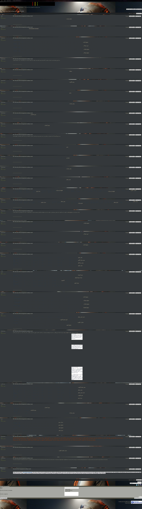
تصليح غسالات (86, 52)
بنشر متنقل (68, 179)
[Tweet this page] (137, 484)
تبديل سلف (60, 430)
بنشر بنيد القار (81, 262)
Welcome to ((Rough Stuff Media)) (6, 7)
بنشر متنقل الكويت (81, 387)
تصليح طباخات (86, 49)
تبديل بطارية (135, 201)
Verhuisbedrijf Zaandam (34, 28)
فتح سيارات (80, 203)
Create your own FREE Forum (124, 501)
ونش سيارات (71, 103)
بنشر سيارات (68, 168)
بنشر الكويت (80, 395)
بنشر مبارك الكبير (81, 260)
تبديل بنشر (80, 398)
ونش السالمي (33, 114)
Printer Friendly (138, 9)
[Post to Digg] (139, 484)
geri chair (61, 459)
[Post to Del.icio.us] (141, 484)
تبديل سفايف (43, 202)
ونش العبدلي (47, 125)
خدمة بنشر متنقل (81, 316)
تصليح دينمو (60, 425)
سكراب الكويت (133, 190)
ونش (70, 92)
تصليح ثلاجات (85, 42)
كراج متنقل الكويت (63, 319)
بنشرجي (68, 157)
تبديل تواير (38, 191)
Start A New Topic (129, 9)
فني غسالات (85, 45)
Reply (134, 9)
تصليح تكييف (68, 325)
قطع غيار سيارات (59, 190)
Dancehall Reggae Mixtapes (19, 7)
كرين (57, 60)
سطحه (70, 71)
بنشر (67, 147)
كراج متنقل (115, 202)
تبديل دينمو (60, 422)
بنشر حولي (80, 257)
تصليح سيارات (69, 18)
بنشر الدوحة (80, 275)
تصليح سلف (60, 427)
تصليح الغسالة (86, 307)
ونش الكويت (71, 82)
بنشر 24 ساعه (56, 136)
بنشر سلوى (80, 265)
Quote (133, 16)
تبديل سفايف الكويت (63, 450)
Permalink (127, 16)
